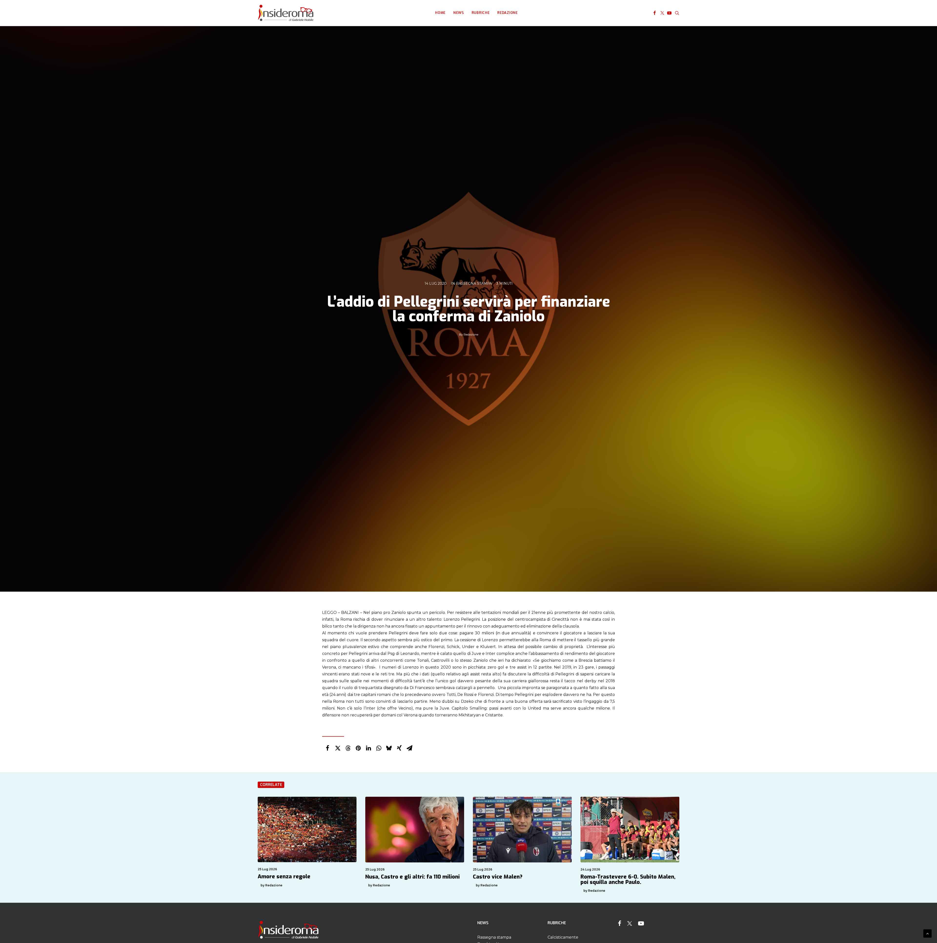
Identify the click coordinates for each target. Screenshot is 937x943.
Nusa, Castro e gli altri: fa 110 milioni (412, 876)
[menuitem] (440, 13)
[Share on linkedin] (368, 748)
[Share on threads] (348, 748)
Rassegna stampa (474, 283)
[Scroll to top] (927, 933)
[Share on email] (409, 748)
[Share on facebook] (327, 748)
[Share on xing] (399, 748)
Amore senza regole (284, 876)
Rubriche (481, 12)
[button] (655, 13)
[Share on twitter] (338, 748)
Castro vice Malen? (497, 876)
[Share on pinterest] (358, 748)
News (458, 12)
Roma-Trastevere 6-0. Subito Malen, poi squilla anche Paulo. (628, 879)
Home (440, 12)
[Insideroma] (286, 12)
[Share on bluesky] (389, 748)
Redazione (507, 12)
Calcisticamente (563, 937)
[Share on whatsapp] (379, 748)
